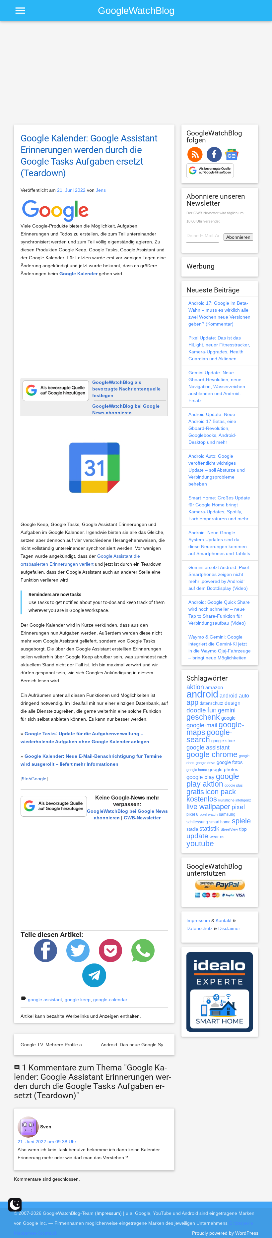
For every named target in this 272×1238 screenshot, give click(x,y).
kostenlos (201, 799)
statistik (209, 828)
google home (196, 770)
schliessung (197, 822)
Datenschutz (199, 928)
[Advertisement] (136, 75)
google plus (234, 785)
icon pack (220, 792)
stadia (192, 829)
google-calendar (110, 999)
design (232, 703)
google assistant (45, 999)
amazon (214, 687)
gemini (227, 710)
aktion (195, 687)
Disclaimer (229, 928)
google (228, 718)
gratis (195, 792)
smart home (220, 822)
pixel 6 (192, 814)
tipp (243, 829)
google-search (209, 736)
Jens (101, 190)
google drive (205, 763)
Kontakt (224, 920)
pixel (238, 806)
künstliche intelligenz (234, 800)
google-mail (201, 725)
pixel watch (209, 814)
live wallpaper (208, 806)
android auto (234, 695)
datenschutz (211, 703)
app (192, 702)
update (197, 836)
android (202, 694)
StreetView (229, 829)
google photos (223, 769)
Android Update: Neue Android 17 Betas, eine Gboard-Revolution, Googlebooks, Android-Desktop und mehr (212, 428)
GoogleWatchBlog (136, 10)
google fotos (230, 762)
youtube (200, 843)
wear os (217, 836)
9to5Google (34, 778)
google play (200, 777)
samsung (227, 814)
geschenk (203, 717)
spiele (241, 821)
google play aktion (212, 780)
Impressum (198, 920)
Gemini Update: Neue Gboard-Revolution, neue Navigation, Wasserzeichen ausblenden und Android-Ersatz (216, 386)
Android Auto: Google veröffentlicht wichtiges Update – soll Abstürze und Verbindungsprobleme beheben (216, 470)
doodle (196, 710)
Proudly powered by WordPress (225, 1233)
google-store (223, 740)
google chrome (212, 754)
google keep (78, 999)
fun (212, 710)
